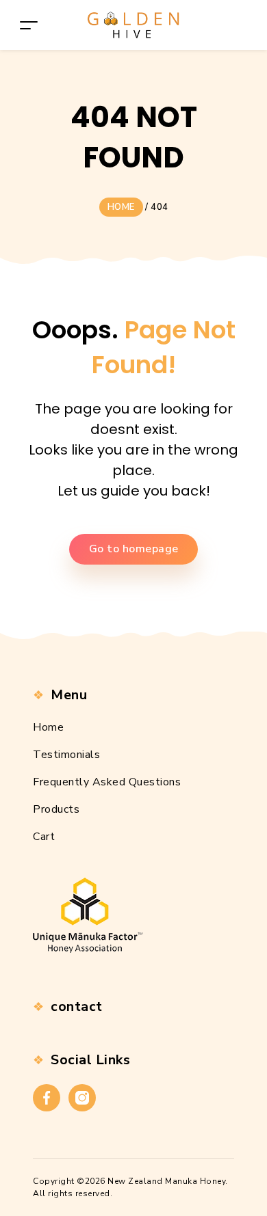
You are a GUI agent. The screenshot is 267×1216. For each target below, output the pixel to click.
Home (48, 727)
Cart (44, 836)
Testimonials (66, 754)
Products (56, 809)
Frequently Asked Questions (107, 781)
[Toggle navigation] (29, 25)
